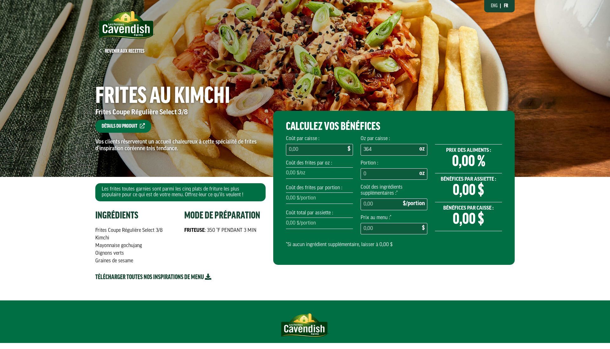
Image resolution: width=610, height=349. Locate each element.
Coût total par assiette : (309, 213)
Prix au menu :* (376, 217)
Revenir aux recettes (124, 51)
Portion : (369, 163)
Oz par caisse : (375, 138)
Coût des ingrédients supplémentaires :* (382, 190)
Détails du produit (119, 126)
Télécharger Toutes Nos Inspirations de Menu (150, 277)
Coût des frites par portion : (314, 188)
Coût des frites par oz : (309, 163)
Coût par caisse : (302, 138)
